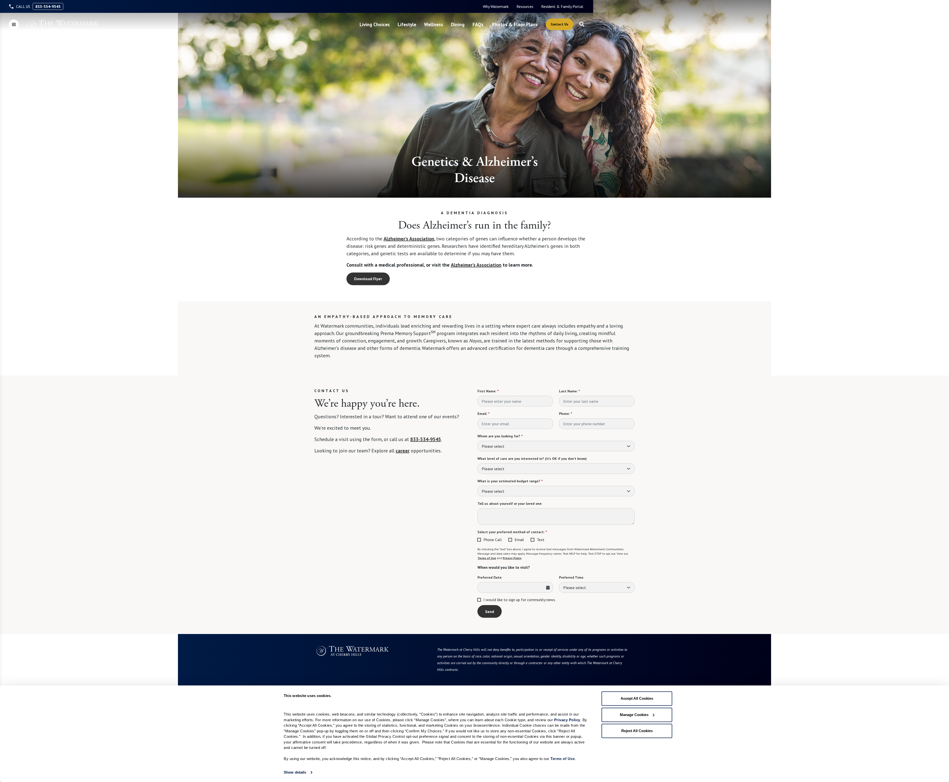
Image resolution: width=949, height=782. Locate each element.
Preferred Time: (571, 577)
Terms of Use (486, 558)
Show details (295, 772)
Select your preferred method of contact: (512, 532)
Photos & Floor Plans (515, 24)
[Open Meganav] (14, 24)
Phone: (565, 413)
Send (489, 611)
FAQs (478, 24)
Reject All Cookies (637, 731)
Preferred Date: (489, 577)
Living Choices (375, 24)
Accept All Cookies (637, 698)
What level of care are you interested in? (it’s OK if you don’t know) (532, 458)
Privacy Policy (512, 558)
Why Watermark (496, 6)
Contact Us (559, 24)
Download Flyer (368, 278)
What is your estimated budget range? (509, 481)
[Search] (581, 24)
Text (540, 539)
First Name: (487, 391)
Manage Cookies (634, 715)
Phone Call (492, 539)
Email (519, 539)
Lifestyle (407, 24)
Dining (458, 24)
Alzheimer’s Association (409, 238)
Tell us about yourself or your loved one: (509, 503)
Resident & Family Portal (562, 6)
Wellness (433, 24)
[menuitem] (496, 6)
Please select (493, 446)
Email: (483, 413)
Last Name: (569, 391)
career (403, 450)
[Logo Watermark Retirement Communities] (62, 25)
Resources (525, 6)
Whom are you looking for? (499, 436)
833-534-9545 (48, 6)
